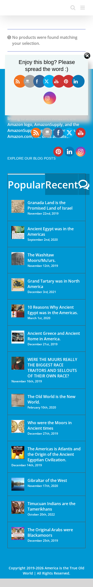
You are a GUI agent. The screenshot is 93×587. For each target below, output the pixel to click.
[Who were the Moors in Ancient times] (17, 426)
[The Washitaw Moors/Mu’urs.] (17, 258)
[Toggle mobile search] (72, 7)
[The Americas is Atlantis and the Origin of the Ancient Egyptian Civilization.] (17, 452)
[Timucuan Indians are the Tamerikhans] (17, 507)
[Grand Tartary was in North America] (17, 284)
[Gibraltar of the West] (17, 484)
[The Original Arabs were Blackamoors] (17, 533)
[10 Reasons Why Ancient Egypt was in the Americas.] (17, 310)
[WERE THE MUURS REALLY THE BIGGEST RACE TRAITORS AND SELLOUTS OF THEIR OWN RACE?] (17, 363)
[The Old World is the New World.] (17, 400)
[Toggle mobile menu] (83, 7)
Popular (26, 184)
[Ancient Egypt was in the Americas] (17, 232)
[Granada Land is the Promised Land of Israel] (17, 206)
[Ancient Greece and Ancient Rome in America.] (17, 337)
